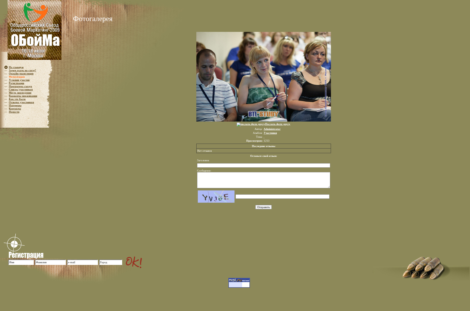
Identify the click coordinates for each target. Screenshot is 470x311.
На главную (16, 67)
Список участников (21, 89)
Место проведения (20, 92)
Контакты (15, 108)
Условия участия (19, 79)
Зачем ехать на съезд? (22, 70)
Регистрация (16, 83)
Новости (14, 111)
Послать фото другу (277, 124)
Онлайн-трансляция (21, 73)
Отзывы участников (21, 102)
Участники (270, 132)
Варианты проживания (23, 95)
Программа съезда (20, 86)
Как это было (17, 99)
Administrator (272, 128)
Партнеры (15, 105)
